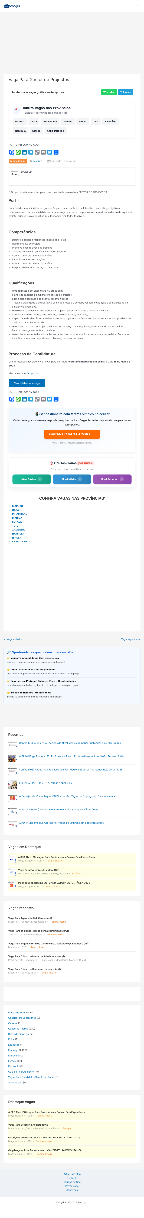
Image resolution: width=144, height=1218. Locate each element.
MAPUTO (17, 506)
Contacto (72, 1178)
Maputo (19, 121)
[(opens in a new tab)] (12, 745)
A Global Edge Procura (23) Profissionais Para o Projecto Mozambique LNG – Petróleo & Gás (72, 756)
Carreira (12, 1023)
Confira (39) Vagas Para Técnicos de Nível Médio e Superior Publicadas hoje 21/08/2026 (70, 742)
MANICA (17, 517)
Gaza (34, 121)
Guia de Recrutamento (21, 1071)
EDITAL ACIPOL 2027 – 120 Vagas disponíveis (45, 782)
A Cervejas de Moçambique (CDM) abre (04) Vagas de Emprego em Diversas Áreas (67, 796)
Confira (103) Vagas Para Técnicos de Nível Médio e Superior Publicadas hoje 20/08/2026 (71, 769)
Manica (68, 121)
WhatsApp (109, 92)
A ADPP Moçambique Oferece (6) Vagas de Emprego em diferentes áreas (61, 822)
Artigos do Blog (72, 1174)
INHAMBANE (19, 513)
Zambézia (110, 121)
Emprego (13, 1050)
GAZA (15, 510)
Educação (13, 1044)
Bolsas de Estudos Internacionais (31, 692)
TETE (15, 525)
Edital (11, 1039)
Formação (13, 1066)
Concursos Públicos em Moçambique (33, 669)
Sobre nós (72, 1190)
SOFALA (17, 521)
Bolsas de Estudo (18, 1012)
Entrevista (14, 1055)
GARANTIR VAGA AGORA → (72, 434)
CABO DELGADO (21, 541)
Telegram (125, 92)
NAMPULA (18, 533)
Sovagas (31, 5)
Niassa (36, 130)
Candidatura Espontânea (22, 1017)
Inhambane (50, 121)
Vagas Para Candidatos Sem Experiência (35, 658)
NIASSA (16, 537)
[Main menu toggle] (137, 6)
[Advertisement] (72, 47)
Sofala (82, 121)
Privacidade (72, 1186)
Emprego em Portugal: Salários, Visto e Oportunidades (43, 681)
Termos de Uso (72, 1182)
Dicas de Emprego (18, 1034)
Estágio (12, 1061)
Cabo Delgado (55, 130)
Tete (95, 121)
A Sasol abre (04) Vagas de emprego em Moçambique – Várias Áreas (58, 809)
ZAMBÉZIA (18, 529)
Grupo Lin (32, 373)
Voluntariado (15, 1082)
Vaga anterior (13, 639)
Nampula (20, 130)
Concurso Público (18, 1028)
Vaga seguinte (130, 639)
